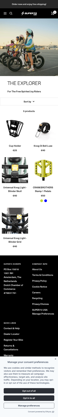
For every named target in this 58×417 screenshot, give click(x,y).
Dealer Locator (11, 333)
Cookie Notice (39, 286)
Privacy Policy (39, 280)
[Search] (11, 13)
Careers (36, 292)
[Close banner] (56, 358)
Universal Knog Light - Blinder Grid (15, 239)
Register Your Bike (13, 339)
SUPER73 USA (39, 309)
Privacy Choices (40, 303)
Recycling (37, 298)
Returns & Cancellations (11, 347)
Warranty (8, 355)
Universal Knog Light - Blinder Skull (15, 189)
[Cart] (52, 13)
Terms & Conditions (42, 274)
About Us (37, 269)
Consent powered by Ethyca (39, 412)
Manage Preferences (43, 313)
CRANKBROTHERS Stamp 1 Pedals (43, 189)
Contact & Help (12, 328)
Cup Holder (15, 145)
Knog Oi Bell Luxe (43, 145)
